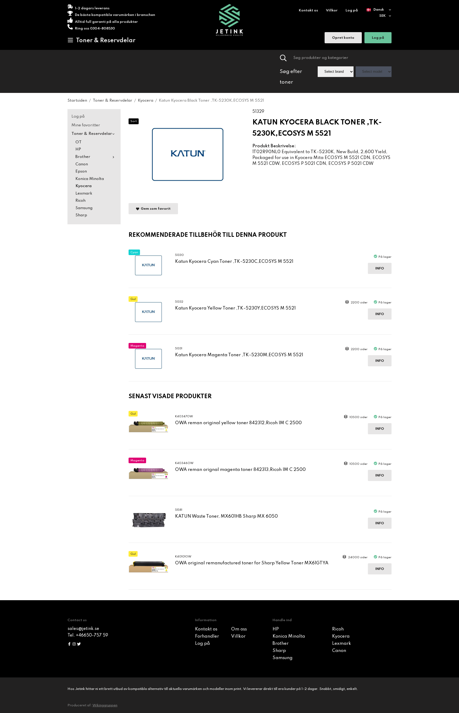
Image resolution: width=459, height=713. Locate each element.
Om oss (239, 629)
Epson (81, 171)
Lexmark (83, 193)
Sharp (81, 215)
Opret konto (343, 38)
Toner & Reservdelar (105, 41)
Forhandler (207, 636)
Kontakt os (308, 10)
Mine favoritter (85, 125)
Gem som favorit (155, 209)
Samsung (83, 208)
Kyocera (83, 186)
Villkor (332, 10)
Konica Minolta (89, 179)
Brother (82, 157)
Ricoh (80, 201)
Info (379, 268)
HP (78, 149)
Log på (352, 10)
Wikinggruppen (104, 705)
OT (78, 142)
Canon (81, 164)
